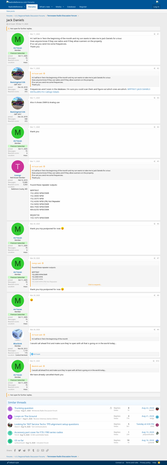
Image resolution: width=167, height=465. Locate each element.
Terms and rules (132, 462)
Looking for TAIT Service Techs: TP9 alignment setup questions (46, 424)
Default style (14, 462)
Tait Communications (39, 427)
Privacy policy (145, 462)
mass (25, 62)
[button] (24, 6)
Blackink (17, 343)
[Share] (154, 34)
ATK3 (152, 426)
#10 (157, 361)
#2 (158, 68)
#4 (158, 127)
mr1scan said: (37, 73)
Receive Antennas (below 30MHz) (46, 419)
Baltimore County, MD (19, 189)
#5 (158, 161)
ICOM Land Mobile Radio (40, 435)
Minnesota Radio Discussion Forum (44, 411)
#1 (158, 34)
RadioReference (15, 6)
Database (71, 6)
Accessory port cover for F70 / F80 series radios (38, 432)
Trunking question (23, 408)
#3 (158, 98)
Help (154, 462)
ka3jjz (152, 418)
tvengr (17, 175)
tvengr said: (36, 263)
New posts (11, 11)
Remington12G (17, 82)
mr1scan (11, 24)
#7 (158, 258)
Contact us (120, 462)
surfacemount (19, 443)
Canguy (17, 411)
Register (83, 6)
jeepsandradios (148, 434)
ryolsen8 (151, 442)
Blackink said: (37, 366)
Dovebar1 (18, 419)
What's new (45, 6)
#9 (158, 329)
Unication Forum (43, 443)
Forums (32, 6)
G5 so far (19, 440)
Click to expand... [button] (94, 284)
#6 (158, 224)
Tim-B (16, 435)
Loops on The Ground (25, 416)
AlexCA (17, 427)
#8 (158, 295)
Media (58, 6)
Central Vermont (21, 355)
